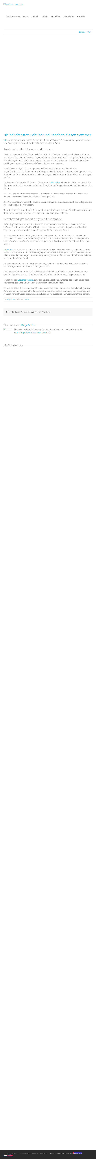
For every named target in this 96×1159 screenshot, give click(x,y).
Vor (88, 31)
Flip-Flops (8, 249)
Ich (5, 140)
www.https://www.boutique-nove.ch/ (32, 332)
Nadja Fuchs (11, 299)
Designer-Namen (26, 279)
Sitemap (68, 1153)
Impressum (60, 1153)
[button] (89, 16)
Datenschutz (50, 1153)
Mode (27, 299)
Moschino (55, 182)
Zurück (82, 31)
